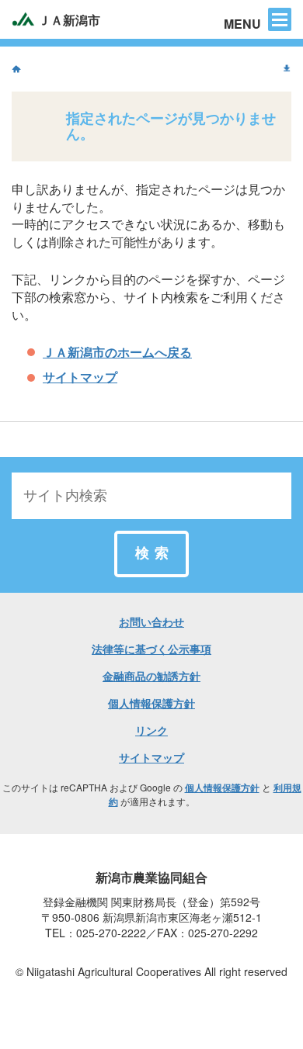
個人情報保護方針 (151, 703)
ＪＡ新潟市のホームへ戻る (117, 352)
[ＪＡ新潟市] (16, 69)
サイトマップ (80, 377)
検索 (154, 553)
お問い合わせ (151, 621)
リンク (151, 730)
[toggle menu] (279, 19)
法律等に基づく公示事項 (151, 648)
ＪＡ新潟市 (67, 20)
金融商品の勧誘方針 (151, 676)
